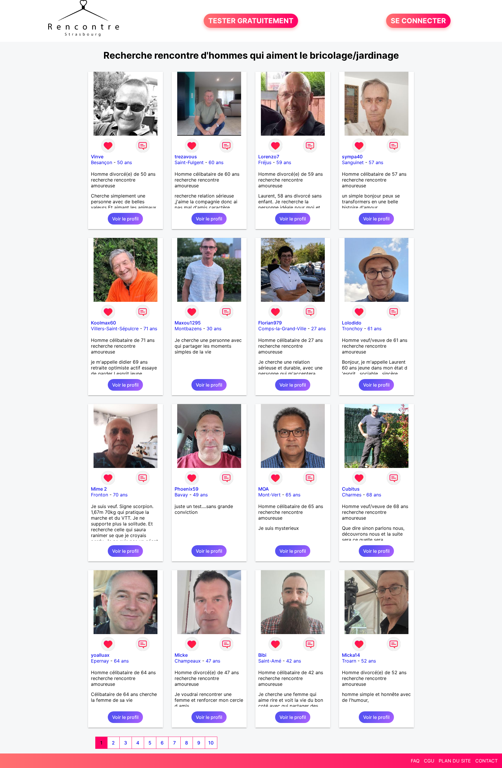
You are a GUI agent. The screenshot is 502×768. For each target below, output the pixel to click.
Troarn (349, 661)
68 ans (373, 495)
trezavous (186, 156)
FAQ (415, 761)
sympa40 (352, 156)
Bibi (262, 655)
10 (211, 743)
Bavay (181, 495)
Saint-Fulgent (189, 162)
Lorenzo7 (268, 156)
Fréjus (264, 162)
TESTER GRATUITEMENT (250, 21)
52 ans (368, 661)
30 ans (214, 328)
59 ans (283, 162)
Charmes (351, 495)
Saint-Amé (269, 661)
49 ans (200, 495)
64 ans (121, 661)
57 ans (376, 162)
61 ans (374, 328)
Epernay (100, 661)
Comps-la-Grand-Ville (282, 328)
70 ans (120, 495)
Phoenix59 (186, 489)
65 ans (293, 495)
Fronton (99, 495)
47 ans (213, 661)
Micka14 (351, 655)
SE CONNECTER (418, 21)
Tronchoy (352, 328)
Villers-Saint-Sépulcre (115, 328)
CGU (429, 761)
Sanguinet (353, 162)
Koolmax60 (103, 323)
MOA (263, 489)
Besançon (101, 162)
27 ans (318, 328)
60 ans (216, 162)
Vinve (97, 156)
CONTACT (486, 761)
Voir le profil (125, 219)
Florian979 (270, 323)
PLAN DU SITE (455, 761)
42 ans (293, 661)
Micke (181, 655)
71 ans (150, 328)
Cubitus (351, 489)
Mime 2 (99, 489)
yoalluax (100, 655)
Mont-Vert (269, 495)
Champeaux (188, 661)
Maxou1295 (188, 323)
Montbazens (188, 328)
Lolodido (351, 323)
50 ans (124, 162)
